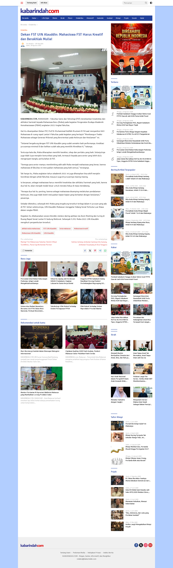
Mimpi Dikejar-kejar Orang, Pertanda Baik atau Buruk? (136, 459)
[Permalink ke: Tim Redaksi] (23, 44)
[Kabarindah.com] (40, 10)
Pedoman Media (79, 553)
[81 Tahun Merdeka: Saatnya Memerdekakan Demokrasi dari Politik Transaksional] (117, 480)
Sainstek (100, 18)
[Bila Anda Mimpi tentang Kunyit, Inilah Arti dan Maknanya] (117, 201)
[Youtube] (150, 545)
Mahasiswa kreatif (81, 229)
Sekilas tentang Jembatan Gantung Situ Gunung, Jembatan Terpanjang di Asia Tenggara (89, 242)
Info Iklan (44, 3)
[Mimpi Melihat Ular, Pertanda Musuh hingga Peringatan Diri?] (117, 448)
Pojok (126, 18)
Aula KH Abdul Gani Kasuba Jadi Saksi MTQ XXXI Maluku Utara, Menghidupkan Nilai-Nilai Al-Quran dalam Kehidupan (139, 491)
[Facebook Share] (85, 251)
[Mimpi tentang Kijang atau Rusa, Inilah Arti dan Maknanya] (117, 224)
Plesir (70, 18)
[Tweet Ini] (90, 251)
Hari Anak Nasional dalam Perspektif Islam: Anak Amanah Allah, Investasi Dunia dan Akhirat (120, 378)
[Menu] (22, 3)
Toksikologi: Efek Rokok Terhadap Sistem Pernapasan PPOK (63, 307)
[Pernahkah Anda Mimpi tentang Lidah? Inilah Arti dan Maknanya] (117, 178)
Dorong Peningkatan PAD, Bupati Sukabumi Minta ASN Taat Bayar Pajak (133, 124)
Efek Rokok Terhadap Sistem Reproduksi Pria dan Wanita (91, 307)
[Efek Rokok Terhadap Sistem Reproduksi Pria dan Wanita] (93, 296)
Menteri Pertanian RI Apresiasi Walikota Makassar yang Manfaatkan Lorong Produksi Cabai (40, 393)
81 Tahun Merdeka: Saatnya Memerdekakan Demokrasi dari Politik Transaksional (137, 479)
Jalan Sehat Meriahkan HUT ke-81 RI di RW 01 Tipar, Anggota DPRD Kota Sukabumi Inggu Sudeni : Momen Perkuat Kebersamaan (134, 160)
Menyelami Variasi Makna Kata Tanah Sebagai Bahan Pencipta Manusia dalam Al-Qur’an (142, 402)
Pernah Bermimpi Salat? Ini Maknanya (136, 425)
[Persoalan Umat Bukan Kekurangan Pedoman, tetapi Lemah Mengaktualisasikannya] (34, 268)
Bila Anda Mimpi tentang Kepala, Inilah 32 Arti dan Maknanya (138, 235)
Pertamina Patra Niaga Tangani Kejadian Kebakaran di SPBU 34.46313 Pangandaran (133, 133)
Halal (142, 18)
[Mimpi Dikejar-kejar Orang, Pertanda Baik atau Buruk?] (117, 460)
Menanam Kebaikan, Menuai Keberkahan (136, 502)
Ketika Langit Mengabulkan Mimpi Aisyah (138, 525)
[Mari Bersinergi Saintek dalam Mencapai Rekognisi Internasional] (41, 337)
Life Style (45, 18)
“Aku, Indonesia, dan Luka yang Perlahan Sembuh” (137, 514)
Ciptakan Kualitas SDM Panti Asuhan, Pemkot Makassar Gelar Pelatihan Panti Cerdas (82, 352)
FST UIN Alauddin (49, 229)
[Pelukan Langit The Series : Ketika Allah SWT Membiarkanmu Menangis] (142, 368)
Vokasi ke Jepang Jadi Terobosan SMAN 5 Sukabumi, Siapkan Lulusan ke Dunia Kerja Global (63, 281)
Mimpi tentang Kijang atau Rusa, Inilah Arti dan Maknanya (138, 223)
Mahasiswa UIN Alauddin (31, 233)
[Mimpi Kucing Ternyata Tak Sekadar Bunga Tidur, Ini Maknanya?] (117, 437)
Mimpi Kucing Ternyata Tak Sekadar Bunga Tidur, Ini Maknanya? (136, 436)
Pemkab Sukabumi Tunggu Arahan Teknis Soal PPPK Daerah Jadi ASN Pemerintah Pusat (134, 115)
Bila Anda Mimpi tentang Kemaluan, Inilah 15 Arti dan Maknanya (136, 189)
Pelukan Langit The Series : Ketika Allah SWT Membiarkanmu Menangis (142, 378)
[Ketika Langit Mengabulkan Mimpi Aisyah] (117, 526)
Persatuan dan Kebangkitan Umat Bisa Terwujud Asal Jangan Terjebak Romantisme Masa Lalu (142, 319)
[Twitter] (141, 545)
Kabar (34, 18)
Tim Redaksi (30, 44)
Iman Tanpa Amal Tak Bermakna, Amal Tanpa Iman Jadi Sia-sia (141, 355)
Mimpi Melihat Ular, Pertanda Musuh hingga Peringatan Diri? (137, 448)
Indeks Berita (108, 553)
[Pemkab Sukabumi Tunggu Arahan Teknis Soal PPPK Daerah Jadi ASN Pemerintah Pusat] (131, 97)
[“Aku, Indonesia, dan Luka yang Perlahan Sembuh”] (117, 515)
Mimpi (118, 18)
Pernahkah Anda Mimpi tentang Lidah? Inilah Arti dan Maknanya (138, 177)
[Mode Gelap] (151, 3)
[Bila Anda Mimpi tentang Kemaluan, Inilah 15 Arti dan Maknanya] (117, 190)
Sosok (134, 18)
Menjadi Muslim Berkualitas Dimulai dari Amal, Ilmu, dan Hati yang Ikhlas (120, 355)
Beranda (25, 18)
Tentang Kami (31, 3)
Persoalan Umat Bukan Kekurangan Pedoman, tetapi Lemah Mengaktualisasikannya (34, 281)
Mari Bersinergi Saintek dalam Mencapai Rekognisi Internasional (40, 352)
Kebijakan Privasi (94, 553)
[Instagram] (146, 545)
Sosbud (109, 18)
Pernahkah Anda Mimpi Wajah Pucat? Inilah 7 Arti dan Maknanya (138, 212)
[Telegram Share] (100, 251)
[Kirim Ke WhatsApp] (105, 251)
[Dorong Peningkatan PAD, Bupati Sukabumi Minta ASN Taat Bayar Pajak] (120, 288)
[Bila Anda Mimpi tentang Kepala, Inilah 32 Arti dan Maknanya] (117, 236)
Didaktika (79, 18)
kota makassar (65, 229)
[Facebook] (136, 545)
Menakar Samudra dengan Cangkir (118, 401)
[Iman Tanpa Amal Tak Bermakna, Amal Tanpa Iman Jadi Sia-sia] (142, 345)
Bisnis (55, 18)
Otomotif (90, 18)
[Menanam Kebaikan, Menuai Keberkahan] (117, 503)
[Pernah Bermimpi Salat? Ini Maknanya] (117, 425)
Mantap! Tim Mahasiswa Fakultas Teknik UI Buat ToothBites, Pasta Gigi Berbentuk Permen (39, 242)
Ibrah (62, 18)
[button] (146, 3)
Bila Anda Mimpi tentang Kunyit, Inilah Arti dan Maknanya (138, 200)
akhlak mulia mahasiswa (31, 229)
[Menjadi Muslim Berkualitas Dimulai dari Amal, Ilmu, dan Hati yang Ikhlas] (120, 345)
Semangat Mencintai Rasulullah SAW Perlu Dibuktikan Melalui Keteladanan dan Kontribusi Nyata (134, 142)
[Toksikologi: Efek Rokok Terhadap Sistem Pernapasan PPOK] (64, 296)
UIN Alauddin (39, 44)
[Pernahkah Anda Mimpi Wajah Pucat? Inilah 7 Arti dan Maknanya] (117, 213)
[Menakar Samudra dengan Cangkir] (120, 392)
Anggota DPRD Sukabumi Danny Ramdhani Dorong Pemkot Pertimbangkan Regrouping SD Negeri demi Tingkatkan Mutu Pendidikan (92, 281)
